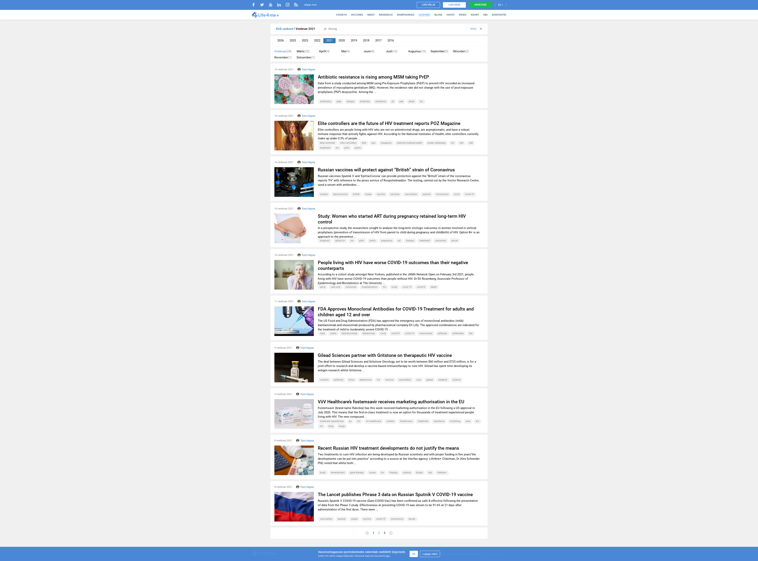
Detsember (306, 57)
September (439, 51)
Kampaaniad (405, 14)
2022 (317, 40)
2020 (342, 40)
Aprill (324, 51)
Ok (413, 553)
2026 (280, 40)
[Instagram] (289, 5)
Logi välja (428, 4)
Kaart (475, 14)
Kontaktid (499, 14)
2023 (305, 40)
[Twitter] (264, 5)
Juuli (391, 51)
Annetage (480, 4)
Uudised (424, 14)
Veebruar (282, 51)
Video (462, 14)
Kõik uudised (285, 29)
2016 (390, 40)
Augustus (417, 51)
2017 (378, 40)
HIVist (450, 14)
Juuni (369, 51)
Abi (485, 14)
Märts (303, 51)
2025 (293, 40)
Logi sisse (454, 4)
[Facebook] (255, 5)
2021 (329, 40)
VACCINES (357, 14)
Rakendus (386, 14)
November (283, 57)
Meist (371, 14)
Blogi (438, 14)
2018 (366, 40)
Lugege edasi (429, 553)
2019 (354, 40)
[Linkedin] (281, 5)
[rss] (296, 5)
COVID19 (341, 14)
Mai (345, 51)
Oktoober (461, 51)
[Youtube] (272, 5)
